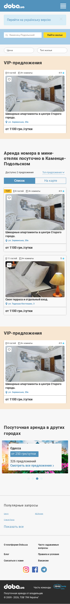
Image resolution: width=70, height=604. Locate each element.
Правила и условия (48, 554)
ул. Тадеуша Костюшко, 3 (21, 303)
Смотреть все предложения (31, 465)
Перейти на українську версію (29, 20)
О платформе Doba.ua (16, 544)
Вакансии (43, 560)
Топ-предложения (52, 172)
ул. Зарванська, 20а (18, 122)
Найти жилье (55, 35)
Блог (6, 554)
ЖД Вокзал (39, 514)
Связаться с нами (14, 560)
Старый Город (9, 520)
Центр (6, 514)
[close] (61, 19)
